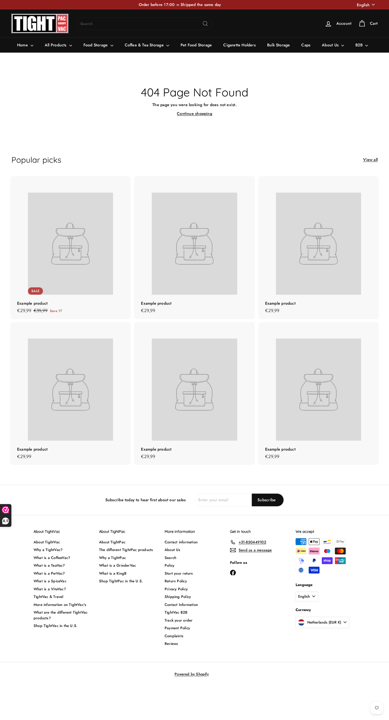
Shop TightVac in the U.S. (55, 625)
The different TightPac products (126, 549)
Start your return (179, 573)
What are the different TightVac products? (61, 615)
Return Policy (176, 581)
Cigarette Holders (239, 45)
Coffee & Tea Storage (145, 45)
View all (370, 159)
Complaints (174, 636)
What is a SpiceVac (50, 581)
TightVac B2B (176, 612)
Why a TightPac (112, 557)
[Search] (205, 23)
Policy (169, 565)
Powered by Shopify (192, 674)
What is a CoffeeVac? (52, 557)
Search (170, 557)
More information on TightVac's (60, 604)
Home (23, 45)
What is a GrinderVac (117, 565)
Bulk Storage (278, 45)
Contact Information (181, 604)
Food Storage (96, 45)
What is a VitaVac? (50, 589)
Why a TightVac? (48, 549)
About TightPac (112, 542)
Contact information (181, 542)
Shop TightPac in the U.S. (121, 581)
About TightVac (47, 542)
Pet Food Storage (196, 45)
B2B (359, 45)
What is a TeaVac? (49, 565)
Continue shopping (194, 113)
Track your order (179, 620)
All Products (56, 45)
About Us (331, 45)
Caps (305, 45)
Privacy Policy (176, 589)
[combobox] (144, 23)
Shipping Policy (178, 596)
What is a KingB (112, 573)
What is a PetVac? (49, 573)
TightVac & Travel (49, 596)
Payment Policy (177, 628)
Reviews (171, 643)
